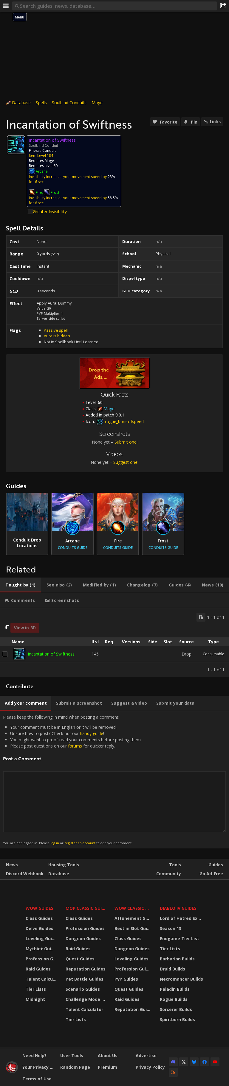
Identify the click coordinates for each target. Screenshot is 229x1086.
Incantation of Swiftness (51, 654)
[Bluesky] (194, 1061)
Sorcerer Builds (176, 1009)
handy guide (91, 733)
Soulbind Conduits (69, 102)
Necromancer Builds (181, 979)
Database (21, 102)
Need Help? (34, 1055)
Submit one (125, 442)
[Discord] (173, 1061)
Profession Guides (42, 959)
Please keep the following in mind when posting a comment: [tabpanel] (72, 779)
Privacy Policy (150, 1067)
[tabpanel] (114, 642)
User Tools (71, 1055)
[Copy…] (200, 617)
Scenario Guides (83, 989)
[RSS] (173, 1072)
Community (168, 873)
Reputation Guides (86, 969)
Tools (175, 864)
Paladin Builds (175, 989)
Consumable (213, 653)
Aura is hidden (57, 335)
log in (54, 843)
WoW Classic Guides (133, 908)
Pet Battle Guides (84, 979)
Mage (97, 102)
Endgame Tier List (179, 938)
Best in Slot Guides (133, 928)
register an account (79, 843)
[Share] (223, 6)
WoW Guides (39, 908)
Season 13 (170, 928)
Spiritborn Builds (177, 1019)
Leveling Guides (42, 938)
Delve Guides (39, 928)
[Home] (12, 1071)
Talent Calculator (42, 979)
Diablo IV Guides (178, 908)
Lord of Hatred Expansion (182, 918)
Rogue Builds (174, 999)
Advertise (146, 1055)
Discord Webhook (25, 873)
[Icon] (16, 144)
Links (215, 121)
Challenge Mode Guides (86, 999)
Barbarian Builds (177, 959)
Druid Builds (172, 969)
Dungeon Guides (83, 938)
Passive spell (56, 330)
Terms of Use (37, 1079)
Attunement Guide (133, 918)
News (12, 864)
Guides (215, 864)
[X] (183, 1061)
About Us (107, 1055)
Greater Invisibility (50, 211)
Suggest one (125, 462)
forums (75, 746)
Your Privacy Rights (39, 1067)
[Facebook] (204, 1061)
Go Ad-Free (211, 873)
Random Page (75, 1067)
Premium (107, 1067)
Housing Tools (63, 864)
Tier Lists (36, 989)
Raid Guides (38, 969)
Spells (41, 102)
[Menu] (6, 6)
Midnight (35, 999)
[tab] (20, 585)
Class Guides (39, 918)
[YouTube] (215, 1061)
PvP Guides (126, 979)
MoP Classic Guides (86, 908)
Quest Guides (80, 959)
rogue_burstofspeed (124, 421)
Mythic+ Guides (42, 948)
